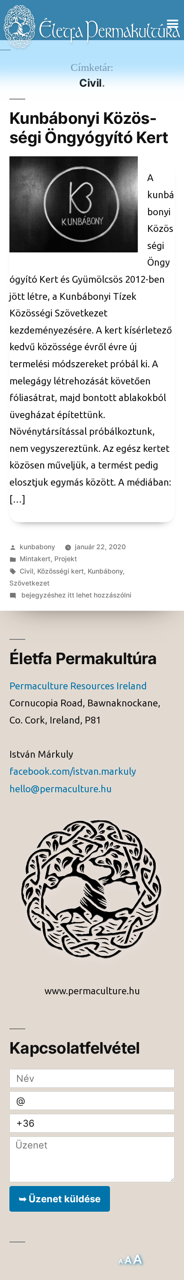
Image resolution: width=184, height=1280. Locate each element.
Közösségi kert (60, 571)
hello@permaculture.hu (60, 789)
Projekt (65, 559)
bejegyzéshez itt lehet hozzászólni (75, 595)
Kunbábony (105, 571)
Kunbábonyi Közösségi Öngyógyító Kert (88, 127)
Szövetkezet (29, 583)
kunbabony (37, 547)
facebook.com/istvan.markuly (72, 772)
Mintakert (35, 559)
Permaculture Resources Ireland (78, 686)
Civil (26, 571)
